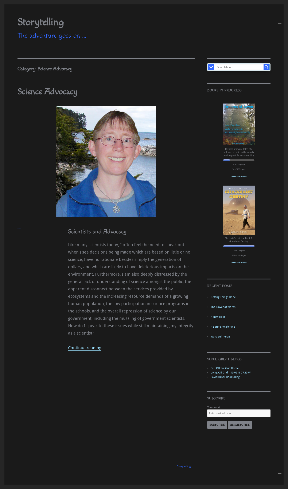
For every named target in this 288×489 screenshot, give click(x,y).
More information (238, 176)
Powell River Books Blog (225, 377)
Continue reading (84, 347)
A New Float (218, 316)
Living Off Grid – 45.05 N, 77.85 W (230, 372)
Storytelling (40, 22)
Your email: (214, 407)
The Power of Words (223, 306)
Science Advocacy (47, 92)
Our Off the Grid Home (225, 368)
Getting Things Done (223, 297)
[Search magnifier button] (266, 67)
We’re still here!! (220, 336)
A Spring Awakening (223, 326)
